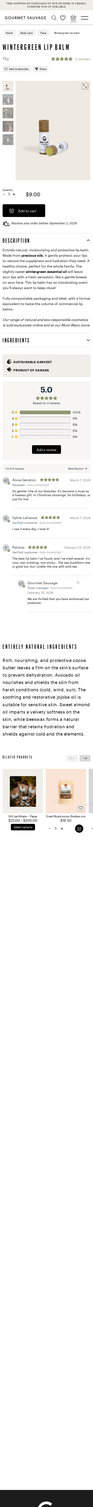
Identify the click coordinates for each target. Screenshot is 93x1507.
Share (43, 68)
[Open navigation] (84, 18)
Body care (27, 32)
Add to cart (79, 828)
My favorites (63, 18)
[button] (54, 18)
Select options (23, 827)
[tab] (46, 240)
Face (43, 32)
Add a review (46, 450)
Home (9, 32)
